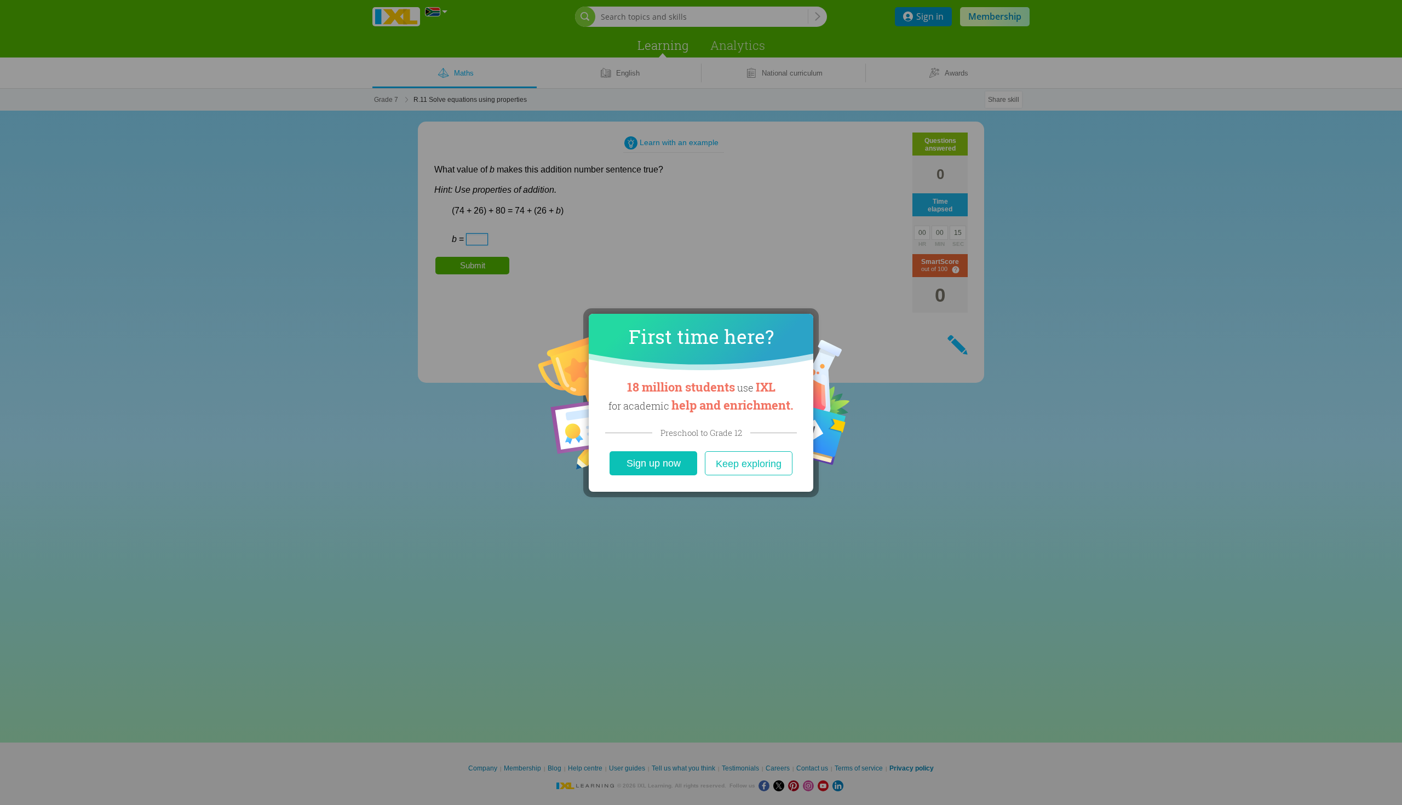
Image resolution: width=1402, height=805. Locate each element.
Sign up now (654, 463)
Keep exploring (749, 463)
